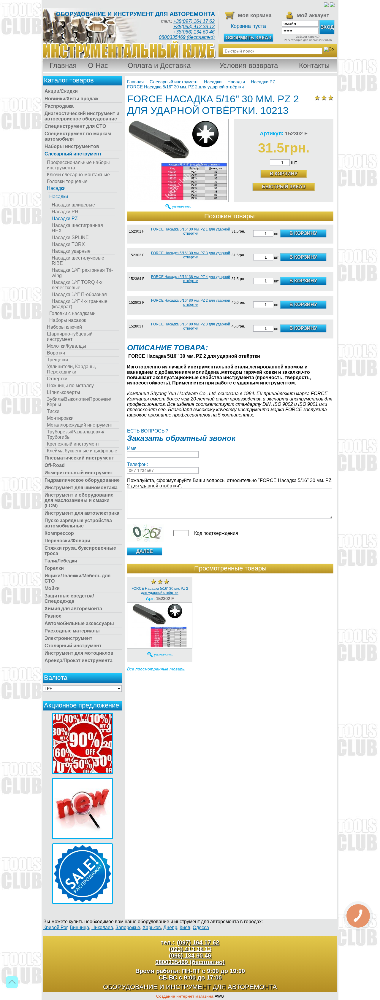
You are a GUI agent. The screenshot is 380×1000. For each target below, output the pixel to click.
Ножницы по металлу (70, 385)
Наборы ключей (64, 327)
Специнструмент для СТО (75, 126)
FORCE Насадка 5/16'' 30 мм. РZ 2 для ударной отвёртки (160, 590)
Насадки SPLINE (70, 237)
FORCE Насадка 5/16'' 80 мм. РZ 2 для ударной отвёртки (190, 302)
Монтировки (60, 418)
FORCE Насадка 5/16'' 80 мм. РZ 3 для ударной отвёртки (190, 326)
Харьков (151, 927)
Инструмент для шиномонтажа (81, 487)
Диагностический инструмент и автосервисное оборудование (82, 116)
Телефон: (137, 464)
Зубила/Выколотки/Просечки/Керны (79, 402)
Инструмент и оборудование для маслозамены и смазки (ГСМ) (79, 500)
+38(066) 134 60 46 (194, 31)
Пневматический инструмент (79, 457)
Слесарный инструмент (73, 153)
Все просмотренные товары (156, 669)
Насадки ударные (71, 251)
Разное (53, 616)
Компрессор (59, 533)
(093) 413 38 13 (190, 949)
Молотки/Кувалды (66, 346)
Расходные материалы (72, 630)
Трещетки (57, 359)
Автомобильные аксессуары (79, 623)
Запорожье (127, 927)
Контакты (314, 65)
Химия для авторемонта (73, 608)
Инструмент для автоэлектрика (82, 513)
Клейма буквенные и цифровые (82, 450)
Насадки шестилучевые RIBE (78, 260)
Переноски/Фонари (67, 540)
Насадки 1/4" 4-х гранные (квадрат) (79, 304)
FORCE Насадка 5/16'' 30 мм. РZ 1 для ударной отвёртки (190, 231)
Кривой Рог (55, 927)
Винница (79, 927)
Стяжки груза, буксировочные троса (80, 551)
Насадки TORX (68, 244)
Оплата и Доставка (159, 65)
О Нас (98, 65)
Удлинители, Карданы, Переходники (71, 369)
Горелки (54, 568)
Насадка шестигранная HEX (77, 228)
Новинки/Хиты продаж (71, 98)
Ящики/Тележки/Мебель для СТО (77, 578)
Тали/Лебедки (61, 560)
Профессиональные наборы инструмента (78, 165)
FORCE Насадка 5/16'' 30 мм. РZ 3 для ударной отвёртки (190, 255)
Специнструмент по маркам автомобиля (78, 136)
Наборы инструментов (72, 146)
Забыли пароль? (308, 36)
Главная (63, 65)
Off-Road (55, 465)
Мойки (52, 588)
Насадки (56, 188)
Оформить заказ (248, 37)
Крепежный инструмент (73, 443)
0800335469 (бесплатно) (187, 37)
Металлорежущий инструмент (80, 424)
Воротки (56, 352)
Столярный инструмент (73, 645)
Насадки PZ (65, 218)
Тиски (53, 411)
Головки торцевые (67, 181)
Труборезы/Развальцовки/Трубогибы (75, 434)
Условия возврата (248, 65)
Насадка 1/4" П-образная (79, 294)
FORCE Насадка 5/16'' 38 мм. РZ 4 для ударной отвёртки (190, 279)
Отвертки (57, 378)
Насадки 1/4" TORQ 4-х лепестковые (77, 285)
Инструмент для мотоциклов (79, 653)
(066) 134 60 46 (190, 955)
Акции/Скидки (61, 91)
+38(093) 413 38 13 (194, 26)
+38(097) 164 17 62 (194, 21)
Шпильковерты (63, 392)
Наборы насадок (67, 320)
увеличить (181, 207)
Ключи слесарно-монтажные (78, 174)
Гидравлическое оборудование (82, 480)
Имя (132, 448)
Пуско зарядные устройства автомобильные (78, 523)
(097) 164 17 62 (198, 942)
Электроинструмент (68, 638)
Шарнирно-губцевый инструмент (70, 336)
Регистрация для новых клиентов (308, 40)
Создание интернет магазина (184, 996)
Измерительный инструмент (79, 472)
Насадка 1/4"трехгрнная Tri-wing (82, 273)
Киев (185, 927)
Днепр (170, 927)
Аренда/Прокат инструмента (79, 660)
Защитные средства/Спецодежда (69, 598)
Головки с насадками (72, 313)
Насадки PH (65, 211)
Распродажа (59, 106)
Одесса (201, 927)
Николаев (102, 927)
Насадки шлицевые (73, 204)
